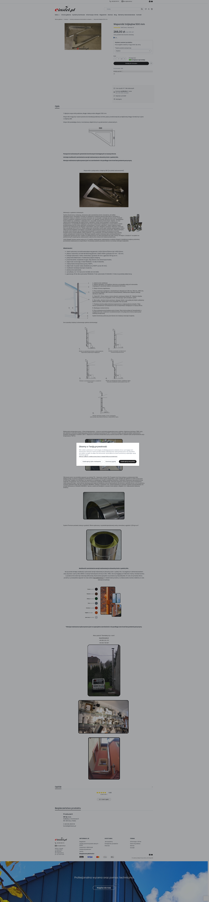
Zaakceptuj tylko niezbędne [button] (92, 461)
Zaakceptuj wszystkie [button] (128, 461)
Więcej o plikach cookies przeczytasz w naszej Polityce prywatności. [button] (98, 456)
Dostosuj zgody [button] (111, 461)
